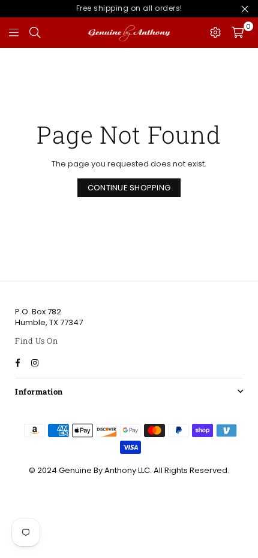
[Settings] (215, 32)
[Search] (35, 32)
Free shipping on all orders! (129, 8)
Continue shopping (129, 187)
